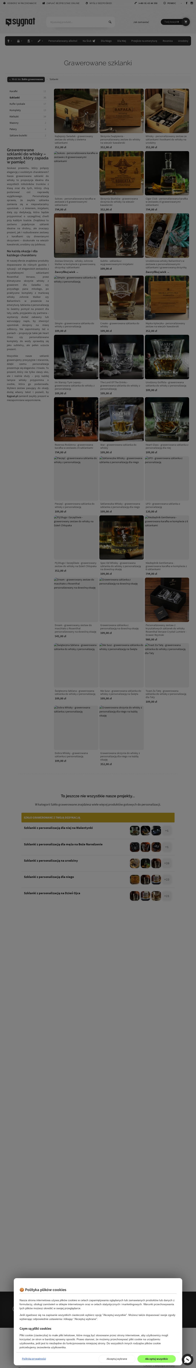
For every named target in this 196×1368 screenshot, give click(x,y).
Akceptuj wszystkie (156, 1359)
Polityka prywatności (34, 1358)
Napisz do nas (187, 1359)
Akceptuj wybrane (117, 1359)
